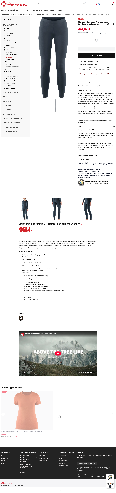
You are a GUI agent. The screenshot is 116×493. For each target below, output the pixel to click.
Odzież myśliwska (63, 460)
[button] (84, 3)
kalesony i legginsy (51, 14)
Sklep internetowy (57, 492)
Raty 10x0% (38, 10)
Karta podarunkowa (63, 465)
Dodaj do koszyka (96, 55)
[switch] (110, 486)
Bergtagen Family (40, 255)
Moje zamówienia (43, 458)
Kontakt (53, 10)
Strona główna (5, 14)
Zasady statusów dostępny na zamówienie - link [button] (94, 74)
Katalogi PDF (4, 455)
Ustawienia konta (43, 460)
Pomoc (28, 10)
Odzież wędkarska (63, 458)
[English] (99, 4)
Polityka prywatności (25, 464)
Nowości (11, 10)
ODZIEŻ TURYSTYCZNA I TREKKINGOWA (20, 14)
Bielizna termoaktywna (38, 14)
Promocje (20, 10)
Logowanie (42, 455)
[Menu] (113, 475)
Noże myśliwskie (62, 463)
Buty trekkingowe (63, 455)
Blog (46, 10)
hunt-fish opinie (5, 458)
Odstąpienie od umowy (106, 113)
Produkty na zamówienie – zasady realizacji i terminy (28, 458)
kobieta (59, 14)
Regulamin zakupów (25, 455)
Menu (3, 10)
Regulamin (95, 467)
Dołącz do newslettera (87, 463)
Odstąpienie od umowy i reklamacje (26, 467)
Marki (60, 10)
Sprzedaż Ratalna (24, 470)
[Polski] (96, 4)
